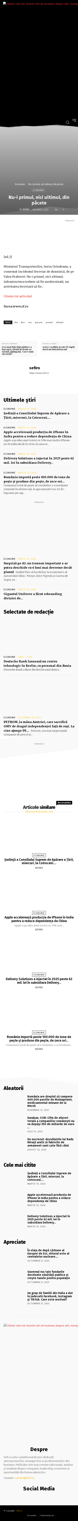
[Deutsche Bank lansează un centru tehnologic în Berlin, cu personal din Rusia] (39, 635)
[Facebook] (28, 246)
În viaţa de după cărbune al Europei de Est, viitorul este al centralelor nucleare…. (48, 1253)
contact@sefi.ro (24, 1478)
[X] (36, 246)
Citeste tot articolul (18, 296)
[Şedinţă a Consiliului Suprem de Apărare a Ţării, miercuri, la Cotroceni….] (39, 835)
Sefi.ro (19, 1511)
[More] (61, 246)
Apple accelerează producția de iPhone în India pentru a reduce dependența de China (39, 919)
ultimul (59, 322)
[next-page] (42, 1058)
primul (49, 322)
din (16, 322)
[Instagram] (38, 1496)
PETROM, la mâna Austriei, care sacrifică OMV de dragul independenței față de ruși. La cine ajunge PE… (39, 726)
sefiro (25, 209)
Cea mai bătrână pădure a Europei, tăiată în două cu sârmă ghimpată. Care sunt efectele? (18, 350)
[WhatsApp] (53, 246)
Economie (20, 184)
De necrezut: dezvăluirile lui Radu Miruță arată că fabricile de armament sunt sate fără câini (50, 1142)
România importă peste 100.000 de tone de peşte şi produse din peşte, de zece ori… (39, 1038)
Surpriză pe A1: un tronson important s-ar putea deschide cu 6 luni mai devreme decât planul (38, 567)
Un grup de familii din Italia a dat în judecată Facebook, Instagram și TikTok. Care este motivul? (50, 1296)
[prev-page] (34, 1058)
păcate (39, 322)
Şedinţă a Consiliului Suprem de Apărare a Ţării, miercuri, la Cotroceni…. (39, 861)
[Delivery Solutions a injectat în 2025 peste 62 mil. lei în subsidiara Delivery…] (39, 955)
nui (30, 322)
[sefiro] (17, 209)
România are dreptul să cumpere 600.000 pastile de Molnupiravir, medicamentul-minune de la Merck (50, 1101)
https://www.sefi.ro (39, 373)
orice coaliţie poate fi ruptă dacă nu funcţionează (58, 348)
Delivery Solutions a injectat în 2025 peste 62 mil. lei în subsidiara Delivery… (39, 981)
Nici (23, 322)
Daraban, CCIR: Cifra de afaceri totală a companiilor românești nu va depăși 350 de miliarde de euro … (50, 1122)
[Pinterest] (44, 246)
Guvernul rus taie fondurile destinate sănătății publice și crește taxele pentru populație (48, 1275)
